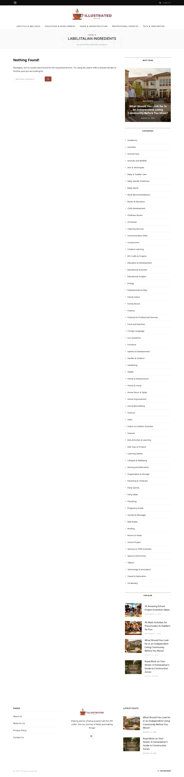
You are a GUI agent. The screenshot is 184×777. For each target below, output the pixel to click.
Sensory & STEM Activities (139, 549)
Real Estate (148, 101)
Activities (131, 147)
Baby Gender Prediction (138, 181)
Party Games (133, 487)
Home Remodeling (136, 406)
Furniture (131, 344)
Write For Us (19, 723)
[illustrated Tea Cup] (92, 14)
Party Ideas (132, 494)
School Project (134, 542)
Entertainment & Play (137, 290)
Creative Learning (135, 249)
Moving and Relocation (138, 467)
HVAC (130, 419)
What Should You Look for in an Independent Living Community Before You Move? (148, 109)
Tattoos (130, 562)
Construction (133, 242)
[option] (148, 95)
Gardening (132, 365)
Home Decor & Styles (137, 392)
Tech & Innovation (154, 26)
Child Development (136, 208)
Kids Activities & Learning (139, 440)
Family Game (133, 297)
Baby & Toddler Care (136, 174)
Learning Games (135, 453)
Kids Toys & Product (136, 446)
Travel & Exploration (136, 576)
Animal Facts (133, 153)
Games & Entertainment (138, 351)
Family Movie (133, 303)
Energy (130, 283)
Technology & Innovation (139, 569)
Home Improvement (136, 399)
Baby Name (132, 188)
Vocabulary (132, 583)
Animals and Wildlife (137, 160)
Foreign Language (135, 331)
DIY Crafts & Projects (137, 256)
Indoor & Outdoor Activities (140, 426)
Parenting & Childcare (137, 480)
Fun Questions (134, 337)
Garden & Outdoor (136, 358)
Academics (132, 140)
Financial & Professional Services (142, 317)
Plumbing (131, 501)
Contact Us (18, 737)
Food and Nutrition (136, 324)
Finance (131, 310)
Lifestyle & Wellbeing (137, 460)
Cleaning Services (135, 228)
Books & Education (136, 201)
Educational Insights (136, 276)
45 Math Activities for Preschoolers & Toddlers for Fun (157, 626)
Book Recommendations (138, 194)
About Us (17, 716)
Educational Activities (137, 269)
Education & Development (60, 26)
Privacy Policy (20, 730)
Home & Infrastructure (94, 26)
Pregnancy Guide (135, 508)
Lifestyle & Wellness (28, 26)
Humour (131, 412)
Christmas (132, 222)
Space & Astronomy (136, 555)
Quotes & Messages (136, 515)
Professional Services (125, 26)
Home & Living (134, 385)
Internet (131, 433)
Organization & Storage (138, 474)
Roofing (131, 528)
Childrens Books (135, 215)
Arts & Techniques (135, 167)
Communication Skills (137, 235)
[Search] (160, 3)
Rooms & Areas (134, 535)
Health (130, 371)
